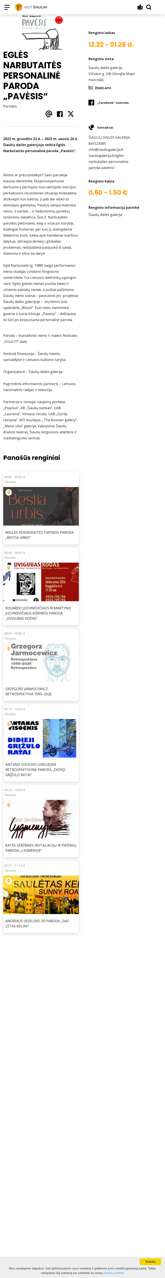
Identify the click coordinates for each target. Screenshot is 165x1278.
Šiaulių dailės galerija (105, 67)
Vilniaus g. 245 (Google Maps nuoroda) (112, 76)
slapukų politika (113, 1273)
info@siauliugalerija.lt (106, 149)
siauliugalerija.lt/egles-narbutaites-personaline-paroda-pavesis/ (109, 161)
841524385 (97, 143)
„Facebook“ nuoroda (113, 103)
